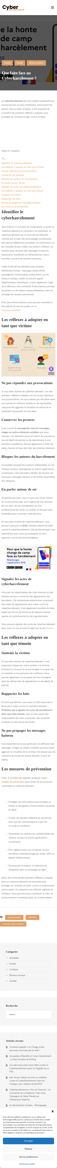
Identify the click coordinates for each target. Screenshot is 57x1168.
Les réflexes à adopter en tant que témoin (22, 191)
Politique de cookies (27, 1164)
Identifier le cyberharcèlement (16, 163)
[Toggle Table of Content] (3, 159)
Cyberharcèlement (10, 310)
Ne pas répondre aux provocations (19, 171)
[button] (52, 1111)
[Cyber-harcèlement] (13, 7)
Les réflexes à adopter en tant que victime (22, 167)
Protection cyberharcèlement (13, 924)
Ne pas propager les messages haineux (20, 203)
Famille (20, 63)
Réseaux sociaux (36, 63)
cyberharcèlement (14, 917)
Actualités (14, 958)
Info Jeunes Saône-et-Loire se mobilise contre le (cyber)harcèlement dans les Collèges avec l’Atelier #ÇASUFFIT (28, 1080)
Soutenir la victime (11, 195)
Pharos (49, 628)
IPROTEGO (32, 917)
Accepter (28, 1141)
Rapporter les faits (10, 199)
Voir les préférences (28, 1157)
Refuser (28, 1149)
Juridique (13, 969)
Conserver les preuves (12, 175)
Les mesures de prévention (14, 207)
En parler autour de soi (13, 183)
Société (7, 63)
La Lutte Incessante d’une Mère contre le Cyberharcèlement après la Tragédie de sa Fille (29, 1068)
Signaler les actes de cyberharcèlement (21, 187)
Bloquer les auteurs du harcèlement (19, 179)
